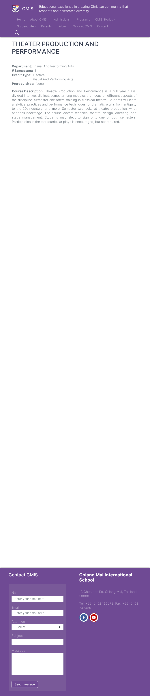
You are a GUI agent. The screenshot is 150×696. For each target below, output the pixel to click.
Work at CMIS (82, 26)
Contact (102, 26)
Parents (46, 26)
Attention (18, 621)
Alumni (63, 26)
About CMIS (38, 19)
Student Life (25, 26)
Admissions (62, 19)
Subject (17, 636)
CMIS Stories (104, 19)
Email (15, 607)
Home (21, 19)
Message (18, 650)
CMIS (27, 8)
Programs (83, 19)
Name (16, 593)
